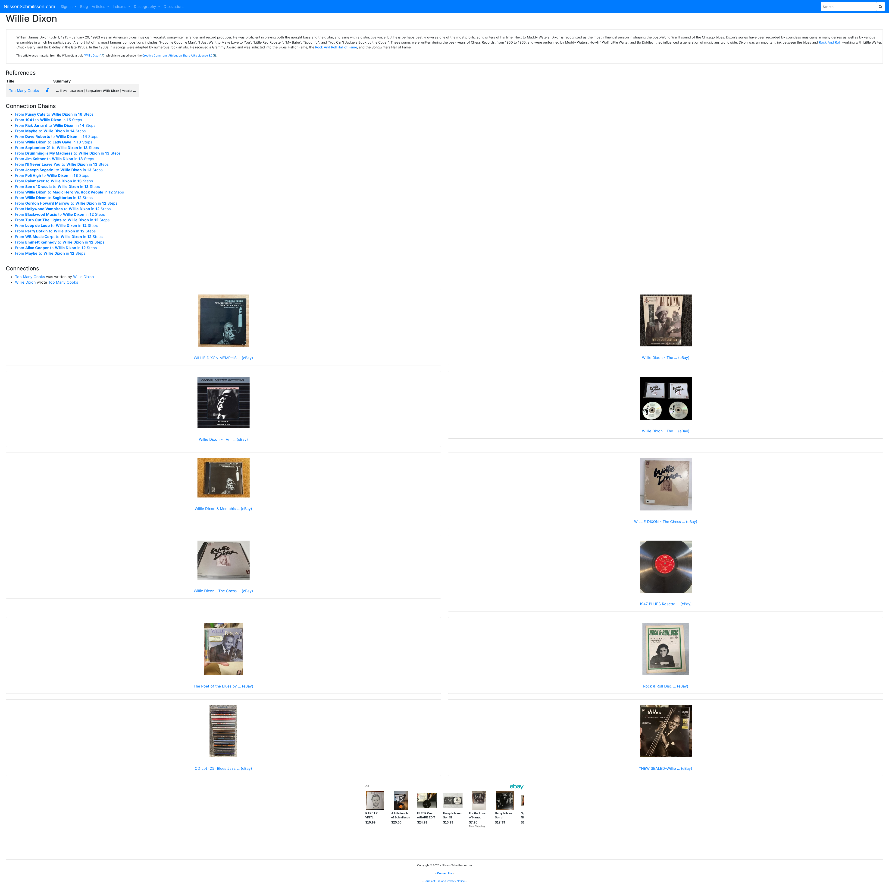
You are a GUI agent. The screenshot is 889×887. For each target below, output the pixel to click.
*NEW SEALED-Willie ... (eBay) (665, 768)
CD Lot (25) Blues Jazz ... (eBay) (223, 768)
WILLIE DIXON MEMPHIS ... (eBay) (223, 357)
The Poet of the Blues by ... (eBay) (223, 686)
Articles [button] (99, 6)
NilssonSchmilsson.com (29, 6)
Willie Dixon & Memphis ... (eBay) (223, 508)
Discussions (174, 6)
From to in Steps (54, 114)
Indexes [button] (120, 6)
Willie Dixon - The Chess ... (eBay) (223, 591)
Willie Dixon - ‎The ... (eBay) (665, 431)
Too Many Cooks (24, 90)
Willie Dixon (83, 276)
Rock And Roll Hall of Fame (336, 47)
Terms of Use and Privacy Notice (444, 881)
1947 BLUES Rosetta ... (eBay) (665, 604)
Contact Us (444, 873)
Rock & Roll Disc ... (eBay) (665, 686)
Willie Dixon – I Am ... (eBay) (223, 439)
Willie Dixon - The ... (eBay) (665, 357)
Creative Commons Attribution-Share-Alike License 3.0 (177, 55)
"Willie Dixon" (92, 55)
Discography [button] (145, 6)
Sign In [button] (67, 6)
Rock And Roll (829, 42)
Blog (84, 6)
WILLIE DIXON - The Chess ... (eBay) (665, 521)
